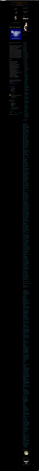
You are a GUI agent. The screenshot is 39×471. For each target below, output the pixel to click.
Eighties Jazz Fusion (25, 171)
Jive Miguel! (24, 366)
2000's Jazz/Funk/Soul (25, 147)
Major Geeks (24, 384)
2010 (24, 49)
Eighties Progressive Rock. (26, 190)
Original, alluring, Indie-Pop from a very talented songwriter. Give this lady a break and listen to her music (26, 393)
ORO (23, 388)
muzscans (24, 433)
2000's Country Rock (25, 130)
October (26, 55)
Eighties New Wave (25, 186)
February (26, 65)
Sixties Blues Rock (25, 267)
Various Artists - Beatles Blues (14, 27)
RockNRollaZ (24, 402)
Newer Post (10, 112)
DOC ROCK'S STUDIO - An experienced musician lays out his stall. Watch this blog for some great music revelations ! (26, 331)
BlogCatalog (24, 305)
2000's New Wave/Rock (26, 151)
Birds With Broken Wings (26, 302)
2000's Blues (24, 124)
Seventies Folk (24, 239)
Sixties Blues (24, 266)
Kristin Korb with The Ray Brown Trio (26, 116)
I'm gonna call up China (26, 354)
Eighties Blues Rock (25, 173)
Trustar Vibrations (25, 419)
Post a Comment (11, 111)
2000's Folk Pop (25, 135)
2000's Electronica (25, 131)
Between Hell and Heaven (26, 300)
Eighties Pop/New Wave (26, 188)
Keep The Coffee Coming (26, 375)
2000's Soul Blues (25, 163)
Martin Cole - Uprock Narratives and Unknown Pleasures (26, 386)
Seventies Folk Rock (25, 240)
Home (16, 112)
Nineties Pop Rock (25, 219)
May (25, 61)
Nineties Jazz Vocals (25, 215)
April (25, 62)
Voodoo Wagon (25, 420)
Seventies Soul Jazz (25, 261)
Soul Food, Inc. (25, 405)
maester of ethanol (25, 431)
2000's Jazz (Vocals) (25, 140)
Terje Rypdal (26, 74)
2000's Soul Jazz (25, 164)
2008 (24, 51)
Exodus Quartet (26, 67)
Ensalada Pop (24, 344)
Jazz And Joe (24, 362)
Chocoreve (24, 324)
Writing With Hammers (26, 428)
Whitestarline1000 (25, 427)
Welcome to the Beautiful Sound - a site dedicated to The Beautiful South (26, 423)
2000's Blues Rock (25, 126)
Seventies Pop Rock (25, 251)
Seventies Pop (24, 250)
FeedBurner (27, 464)
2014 (24, 44)
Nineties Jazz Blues (25, 211)
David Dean (24, 333)
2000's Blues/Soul (25, 129)
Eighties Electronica (25, 176)
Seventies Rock (25, 258)
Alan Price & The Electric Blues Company (26, 69)
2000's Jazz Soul (25, 145)
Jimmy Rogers (26, 105)
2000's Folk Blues (25, 134)
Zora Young (25, 82)
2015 (24, 43)
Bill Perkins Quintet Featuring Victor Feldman (26, 87)
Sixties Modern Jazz (25, 277)
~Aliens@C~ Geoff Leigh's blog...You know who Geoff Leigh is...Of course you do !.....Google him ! (26, 445)
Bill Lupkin (25, 81)
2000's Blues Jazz (25, 125)
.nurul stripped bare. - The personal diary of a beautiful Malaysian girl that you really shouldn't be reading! (26, 293)
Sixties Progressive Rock (26, 279)
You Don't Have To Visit (26, 429)
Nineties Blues (24, 201)
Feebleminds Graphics (25, 349)
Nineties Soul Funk (25, 227)
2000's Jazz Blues (25, 141)
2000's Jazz (24, 139)
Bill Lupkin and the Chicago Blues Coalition (26, 94)
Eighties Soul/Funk (25, 196)
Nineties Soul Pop (25, 229)
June (25, 60)
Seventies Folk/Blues (25, 241)
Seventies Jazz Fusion (25, 248)
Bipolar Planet (24, 301)
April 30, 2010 (13, 91)
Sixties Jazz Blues (25, 274)
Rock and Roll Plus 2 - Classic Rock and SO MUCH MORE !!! (25, 400)
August (25, 57)
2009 (24, 50)
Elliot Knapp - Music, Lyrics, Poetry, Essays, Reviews (26, 342)
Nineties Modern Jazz (25, 217)
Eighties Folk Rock (25, 177)
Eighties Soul (24, 193)
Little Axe (25, 109)
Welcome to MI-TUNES (26, 421)
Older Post (20, 112)
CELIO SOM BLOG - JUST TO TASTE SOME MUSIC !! (26, 313)
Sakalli (24, 403)
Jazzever (24, 363)
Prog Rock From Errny (25, 397)
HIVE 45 (24, 353)
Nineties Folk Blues (25, 208)
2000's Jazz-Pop (25, 146)
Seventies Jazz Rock (25, 249)
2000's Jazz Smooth (25, 144)
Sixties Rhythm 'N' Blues (26, 283)
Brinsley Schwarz (26, 100)
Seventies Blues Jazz (25, 235)
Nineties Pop (24, 218)
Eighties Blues (24, 172)
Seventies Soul (24, 259)
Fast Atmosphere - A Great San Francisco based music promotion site (26, 347)
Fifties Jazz (24, 198)
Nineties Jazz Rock (25, 214)
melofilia (24, 432)
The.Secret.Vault (25, 418)
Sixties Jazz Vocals (25, 276)
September (26, 56)
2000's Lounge (24, 149)
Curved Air (25, 66)
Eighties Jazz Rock (25, 185)
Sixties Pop (24, 278)
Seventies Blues (25, 234)
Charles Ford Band (26, 113)
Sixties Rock (24, 285)
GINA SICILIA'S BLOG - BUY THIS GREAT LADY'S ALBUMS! (26, 351)
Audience (25, 71)
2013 (24, 45)
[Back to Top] (38, 470)
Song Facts (24, 404)
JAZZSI (24, 361)
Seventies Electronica (25, 238)
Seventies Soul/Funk (25, 262)
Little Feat (25, 85)
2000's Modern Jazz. (25, 150)
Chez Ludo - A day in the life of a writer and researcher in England (26, 322)
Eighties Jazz (24, 170)
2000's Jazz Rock (25, 143)
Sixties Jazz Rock (25, 275)
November (26, 54)
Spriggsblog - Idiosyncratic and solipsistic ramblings (25, 407)
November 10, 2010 (14, 97)
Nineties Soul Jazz (25, 228)
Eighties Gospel (25, 180)
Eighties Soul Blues (25, 194)
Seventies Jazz (24, 242)
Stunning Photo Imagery (26, 409)
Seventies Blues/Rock (25, 236)
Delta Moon (25, 114)
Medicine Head (26, 106)
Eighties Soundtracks (25, 197)
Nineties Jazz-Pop (25, 216)
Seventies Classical (25, 237)
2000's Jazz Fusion (25, 142)
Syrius (25, 91)
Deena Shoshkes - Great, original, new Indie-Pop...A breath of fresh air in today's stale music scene (26, 336)
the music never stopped (26, 441)
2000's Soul (24, 162)
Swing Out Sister (26, 97)
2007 (24, 120)
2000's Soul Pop (25, 165)
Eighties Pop (24, 187)
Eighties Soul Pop (25, 195)
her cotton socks (25, 430)
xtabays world (24, 442)
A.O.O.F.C (12, 99)
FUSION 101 (24, 345)
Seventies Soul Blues (25, 260)
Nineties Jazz (24, 210)
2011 (24, 48)
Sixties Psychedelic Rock (26, 281)
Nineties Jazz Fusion (25, 213)
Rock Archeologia (25, 398)
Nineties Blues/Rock (25, 204)
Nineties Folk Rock (25, 209)
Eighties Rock (24, 192)
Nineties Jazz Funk (25, 212)
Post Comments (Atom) (16, 114)
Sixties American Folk (25, 265)
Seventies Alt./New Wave (26, 232)
